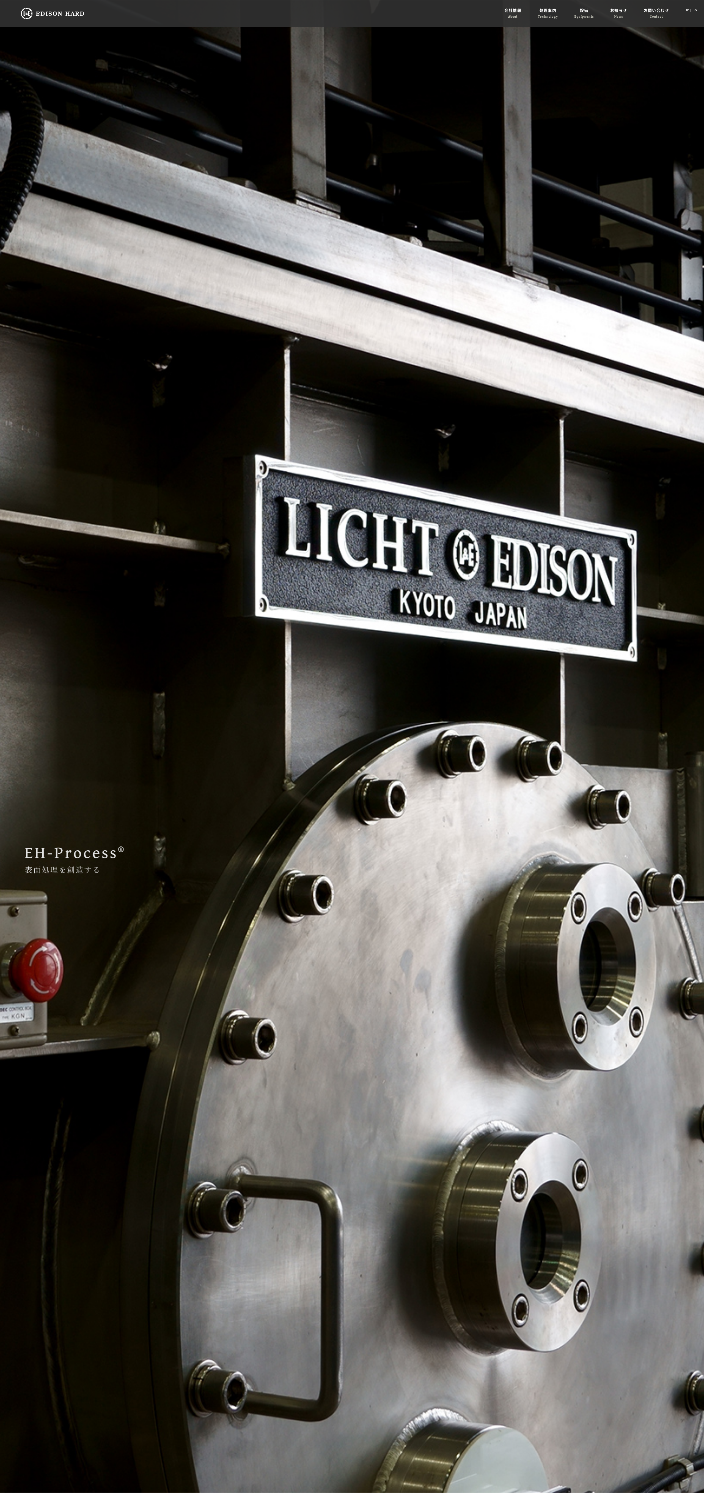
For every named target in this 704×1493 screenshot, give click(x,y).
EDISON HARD (52, 13)
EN (694, 10)
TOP (687, 1480)
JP (687, 10)
